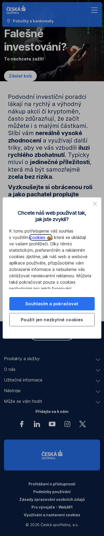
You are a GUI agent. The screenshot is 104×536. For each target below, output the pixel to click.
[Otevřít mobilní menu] (94, 10)
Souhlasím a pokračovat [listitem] (52, 303)
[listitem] (95, 204)
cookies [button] (38, 237)
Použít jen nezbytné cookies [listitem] (52, 319)
